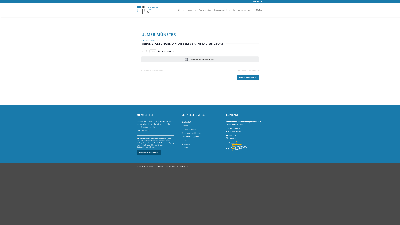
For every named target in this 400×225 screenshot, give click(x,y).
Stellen (184, 140)
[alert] (200, 59)
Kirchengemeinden (189, 129)
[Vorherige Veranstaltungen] (142, 51)
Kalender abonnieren (246, 77)
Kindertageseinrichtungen (192, 133)
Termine (185, 126)
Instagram (232, 138)
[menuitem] (255, 1)
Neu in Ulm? (186, 122)
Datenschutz (170, 166)
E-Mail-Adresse (143, 131)
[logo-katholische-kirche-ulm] (148, 10)
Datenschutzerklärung (146, 147)
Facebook (232, 135)
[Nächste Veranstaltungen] (146, 51)
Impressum (160, 166)
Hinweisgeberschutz (184, 166)
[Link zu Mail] (261, 1)
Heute (153, 51)
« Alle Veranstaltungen (150, 40)
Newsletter (186, 144)
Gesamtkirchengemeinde (191, 137)
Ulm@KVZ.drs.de (234, 131)
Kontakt (185, 148)
